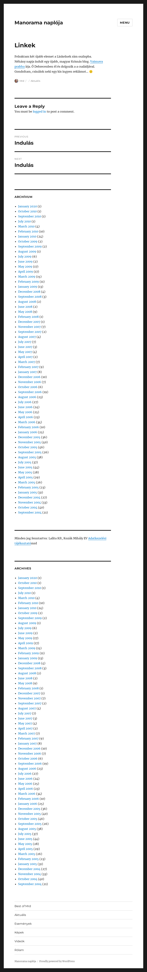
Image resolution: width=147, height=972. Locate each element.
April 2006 (25, 417)
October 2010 (27, 211)
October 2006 (27, 387)
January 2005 (27, 492)
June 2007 (25, 347)
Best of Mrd (23, 906)
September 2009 (30, 246)
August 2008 (27, 301)
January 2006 (27, 432)
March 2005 (26, 482)
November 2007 (29, 327)
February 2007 (28, 367)
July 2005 (24, 462)
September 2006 (30, 392)
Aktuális (35, 80)
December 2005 (29, 437)
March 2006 (26, 422)
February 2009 (28, 281)
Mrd (22, 80)
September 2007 (29, 332)
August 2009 (27, 251)
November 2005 (29, 442)
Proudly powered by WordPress (57, 961)
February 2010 (28, 231)
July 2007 (24, 342)
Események (23, 923)
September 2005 (30, 452)
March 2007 (26, 362)
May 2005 (25, 472)
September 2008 (30, 296)
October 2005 (27, 447)
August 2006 (27, 397)
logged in (39, 111)
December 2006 (29, 377)
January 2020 (27, 206)
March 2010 (26, 226)
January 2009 (27, 286)
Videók (20, 941)
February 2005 (28, 487)
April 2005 (25, 477)
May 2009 (25, 266)
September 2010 (29, 216)
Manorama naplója (39, 23)
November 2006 (29, 382)
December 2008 (29, 291)
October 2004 (27, 507)
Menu (125, 22)
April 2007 (25, 357)
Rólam (19, 950)
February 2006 (28, 427)
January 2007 (27, 372)
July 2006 (25, 402)
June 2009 (25, 261)
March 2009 (26, 276)
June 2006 (25, 407)
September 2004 (30, 512)
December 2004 (29, 497)
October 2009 (27, 241)
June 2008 (25, 306)
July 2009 (25, 256)
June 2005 (25, 467)
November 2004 (29, 502)
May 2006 (25, 412)
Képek (19, 932)
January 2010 (27, 236)
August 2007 (27, 337)
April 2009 (25, 271)
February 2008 (28, 317)
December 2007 (29, 322)
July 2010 (24, 221)
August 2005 (27, 457)
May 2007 (25, 352)
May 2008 (25, 311)
